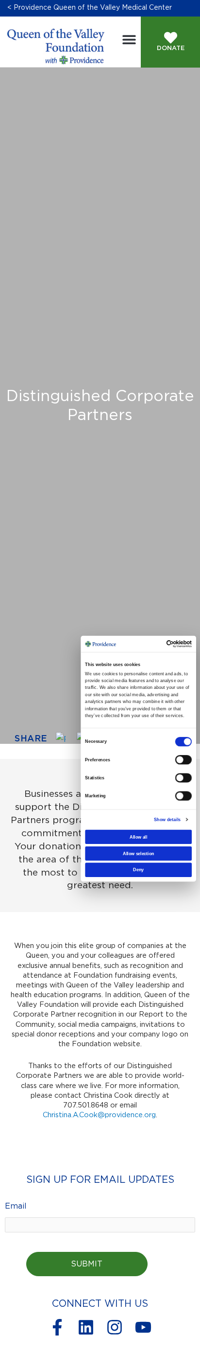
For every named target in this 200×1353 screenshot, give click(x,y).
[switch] (183, 759)
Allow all (138, 836)
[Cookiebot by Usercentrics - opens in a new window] (174, 643)
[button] (129, 39)
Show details (167, 819)
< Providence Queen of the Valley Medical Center (89, 7)
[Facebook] (64, 739)
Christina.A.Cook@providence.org (99, 1115)
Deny (138, 869)
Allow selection (138, 853)
